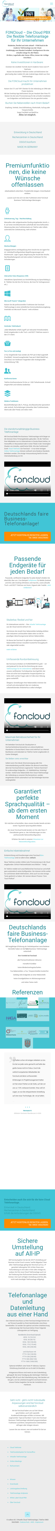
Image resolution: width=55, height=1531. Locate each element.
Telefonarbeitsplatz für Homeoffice (22, 1452)
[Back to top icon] (27, 1514)
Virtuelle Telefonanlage (18, 1457)
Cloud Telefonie (15, 1447)
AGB (32, 1522)
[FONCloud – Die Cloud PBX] (8, 4)
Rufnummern (14, 1466)
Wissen (12, 1479)
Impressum (39, 1522)
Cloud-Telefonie (14, 449)
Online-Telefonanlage (12, 451)
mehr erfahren (12, 649)
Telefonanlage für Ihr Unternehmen (19, 669)
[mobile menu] (51, 4)
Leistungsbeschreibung (18, 1489)
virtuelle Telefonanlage (37, 624)
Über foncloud (15, 1502)
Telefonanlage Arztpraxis (19, 1493)
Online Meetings (16, 1461)
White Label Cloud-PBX (18, 1498)
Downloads (14, 1484)
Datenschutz (25, 1522)
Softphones (32, 580)
